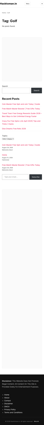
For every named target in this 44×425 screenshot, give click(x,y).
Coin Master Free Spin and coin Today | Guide (21, 104)
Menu (27, 3)
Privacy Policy (10, 409)
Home (4, 13)
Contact (7, 401)
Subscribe (35, 177)
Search (5, 86)
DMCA (7, 407)
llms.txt (36, 421)
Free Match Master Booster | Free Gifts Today (21, 109)
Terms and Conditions (13, 412)
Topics (4, 136)
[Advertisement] (22, 59)
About (6, 398)
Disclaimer (8, 404)
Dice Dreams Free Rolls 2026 (14, 129)
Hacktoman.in (8, 3)
